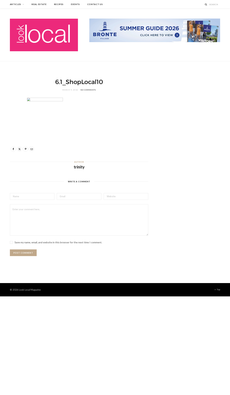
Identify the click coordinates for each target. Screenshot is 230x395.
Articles (15, 4)
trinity (79, 166)
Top (218, 289)
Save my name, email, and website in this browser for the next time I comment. (58, 242)
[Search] (206, 4)
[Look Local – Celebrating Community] (44, 35)
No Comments (88, 90)
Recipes (58, 4)
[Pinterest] (14, 130)
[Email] (14, 139)
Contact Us (95, 4)
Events (75, 4)
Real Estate (39, 4)
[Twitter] (14, 121)
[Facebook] (14, 112)
